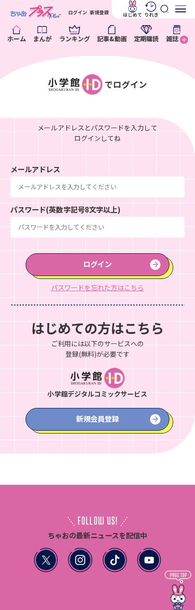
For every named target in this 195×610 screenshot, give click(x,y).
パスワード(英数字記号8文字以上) (65, 209)
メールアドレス (35, 169)
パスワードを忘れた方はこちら (97, 287)
